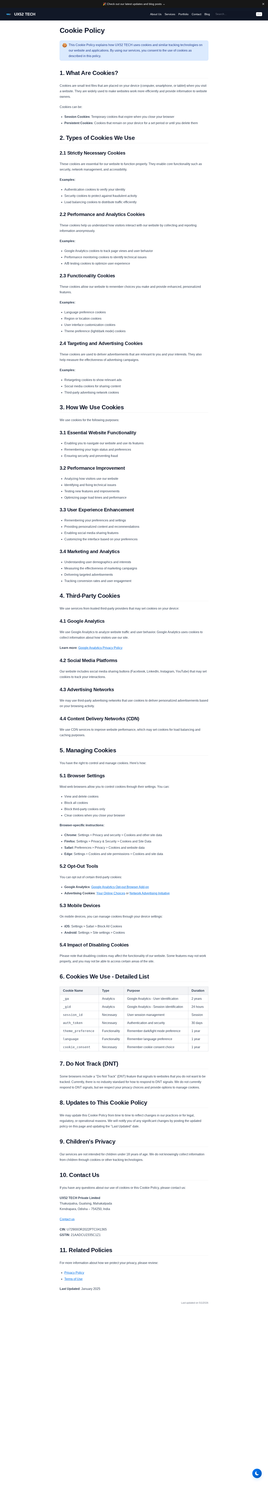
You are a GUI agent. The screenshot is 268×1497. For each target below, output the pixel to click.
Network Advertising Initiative (149, 893)
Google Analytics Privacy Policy (100, 647)
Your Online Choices (110, 893)
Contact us (67, 1219)
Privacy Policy (74, 1272)
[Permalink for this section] (121, 73)
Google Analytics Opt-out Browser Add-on (120, 887)
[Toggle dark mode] (257, 1473)
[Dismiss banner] (263, 4)
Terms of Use (73, 1279)
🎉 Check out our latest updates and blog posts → (134, 4)
